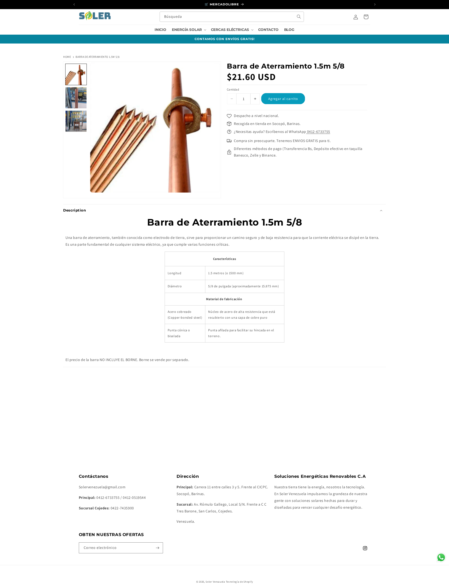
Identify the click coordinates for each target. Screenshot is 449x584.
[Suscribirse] (157, 547)
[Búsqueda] (299, 16)
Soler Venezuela (215, 581)
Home (67, 56)
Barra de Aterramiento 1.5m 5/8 (97, 56)
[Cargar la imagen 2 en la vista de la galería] (76, 97)
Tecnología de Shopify (239, 581)
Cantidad (233, 89)
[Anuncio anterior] (74, 4)
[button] (188, 30)
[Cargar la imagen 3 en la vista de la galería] (76, 121)
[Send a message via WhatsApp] (441, 557)
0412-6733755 (318, 131)
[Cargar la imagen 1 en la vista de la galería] (76, 74)
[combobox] (231, 16)
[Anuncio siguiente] (375, 4)
